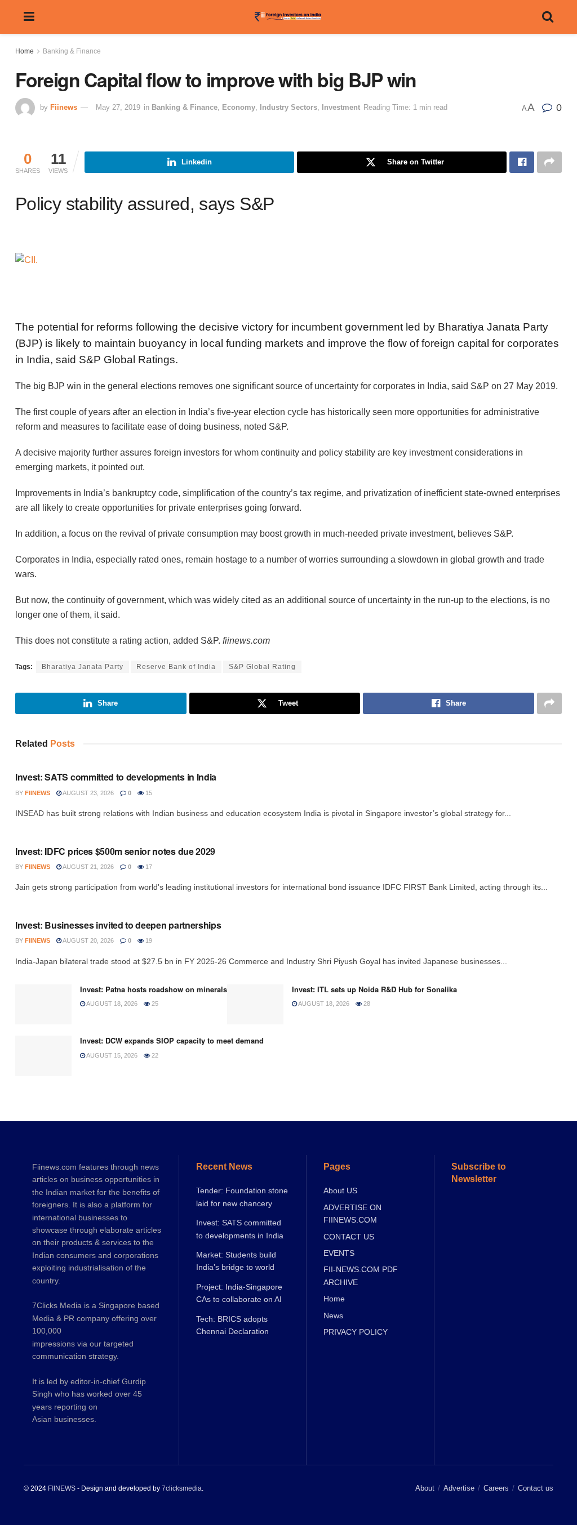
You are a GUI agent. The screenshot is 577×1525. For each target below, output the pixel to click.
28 (366, 1003)
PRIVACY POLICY (355, 1331)
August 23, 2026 (87, 793)
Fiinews (63, 107)
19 (148, 940)
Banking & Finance (72, 51)
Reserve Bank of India (176, 667)
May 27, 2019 (118, 107)
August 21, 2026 (87, 866)
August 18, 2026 (111, 1003)
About (424, 1488)
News (333, 1315)
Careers (496, 1488)
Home (24, 51)
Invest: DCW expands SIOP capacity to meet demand (172, 1040)
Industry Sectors (288, 107)
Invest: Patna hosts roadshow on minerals (153, 989)
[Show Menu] (29, 17)
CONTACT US (348, 1236)
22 (154, 1055)
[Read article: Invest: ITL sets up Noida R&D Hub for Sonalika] (255, 1004)
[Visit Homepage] (288, 17)
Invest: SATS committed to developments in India (115, 776)
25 (154, 1003)
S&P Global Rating (262, 667)
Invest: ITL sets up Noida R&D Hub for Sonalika (374, 989)
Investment (341, 107)
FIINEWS (62, 1488)
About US (340, 1190)
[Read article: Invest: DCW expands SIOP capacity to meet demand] (43, 1056)
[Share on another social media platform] (549, 162)
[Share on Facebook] (521, 162)
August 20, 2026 (87, 940)
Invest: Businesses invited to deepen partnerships (118, 924)
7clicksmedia (182, 1488)
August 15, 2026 (111, 1055)
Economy (238, 107)
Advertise (458, 1488)
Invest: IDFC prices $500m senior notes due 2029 (115, 851)
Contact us (535, 1488)
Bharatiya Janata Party (82, 667)
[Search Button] (547, 17)
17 (148, 866)
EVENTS (338, 1253)
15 (148, 793)
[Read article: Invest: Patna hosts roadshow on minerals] (43, 1004)
